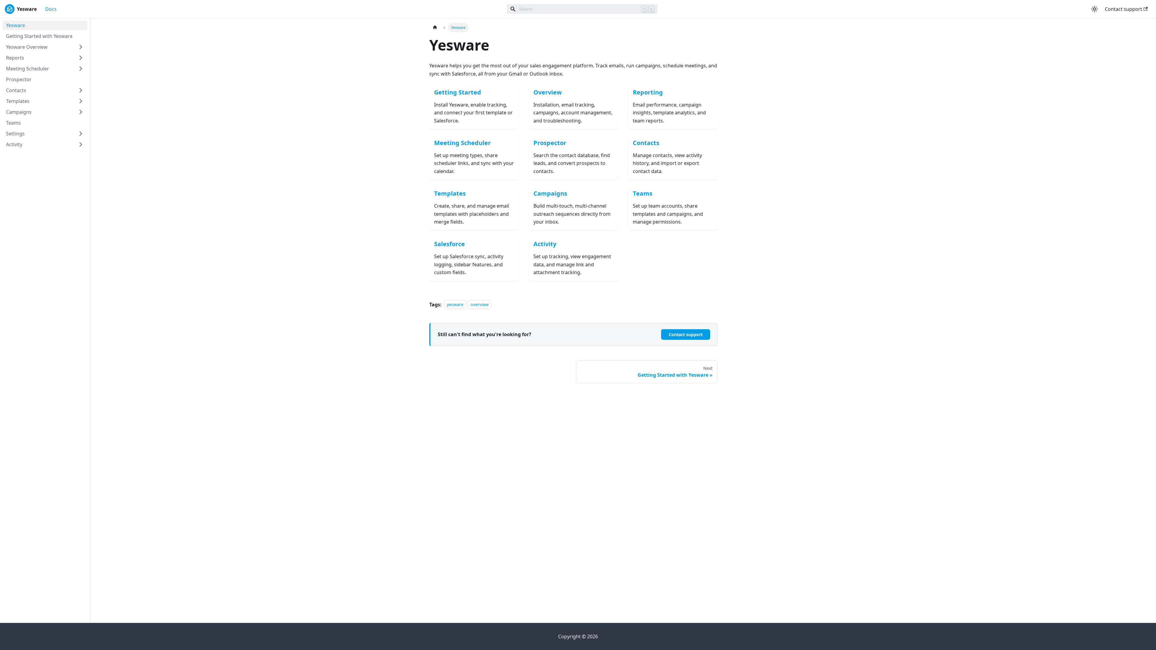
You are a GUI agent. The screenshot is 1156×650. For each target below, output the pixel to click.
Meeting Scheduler (27, 68)
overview (480, 305)
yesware (455, 305)
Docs (51, 9)
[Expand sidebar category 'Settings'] (80, 133)
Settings (15, 133)
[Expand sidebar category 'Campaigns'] (80, 112)
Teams (13, 122)
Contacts (16, 90)
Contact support (1123, 9)
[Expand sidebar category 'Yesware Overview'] (80, 47)
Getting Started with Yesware (39, 36)
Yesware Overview (27, 47)
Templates (18, 101)
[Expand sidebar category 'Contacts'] (80, 90)
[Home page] (435, 27)
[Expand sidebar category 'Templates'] (80, 101)
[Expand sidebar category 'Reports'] (80, 58)
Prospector (19, 79)
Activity (14, 144)
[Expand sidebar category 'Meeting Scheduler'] (80, 68)
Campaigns (19, 112)
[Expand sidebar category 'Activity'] (80, 144)
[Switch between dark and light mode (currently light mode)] (1094, 9)
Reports (15, 57)
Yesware (15, 25)
